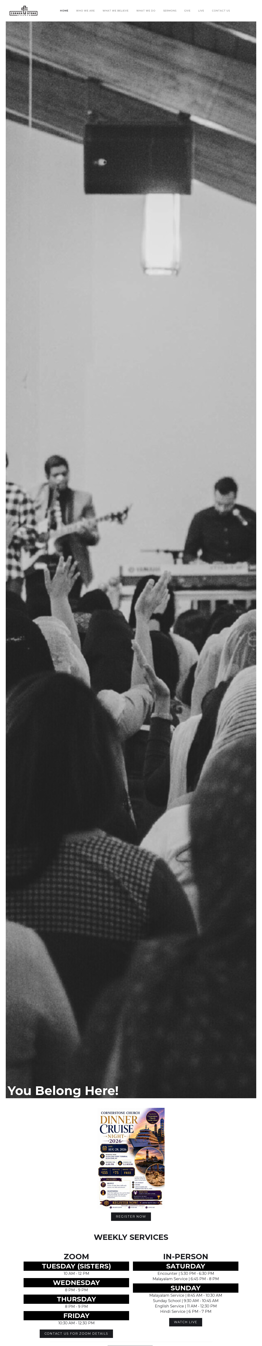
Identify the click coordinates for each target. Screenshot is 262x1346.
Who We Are (85, 10)
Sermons (169, 10)
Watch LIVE (185, 1322)
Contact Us (221, 10)
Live (201, 10)
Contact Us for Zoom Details (76, 1333)
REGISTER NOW (131, 1216)
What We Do (146, 10)
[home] (23, 11)
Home (64, 10)
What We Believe (116, 10)
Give (187, 10)
